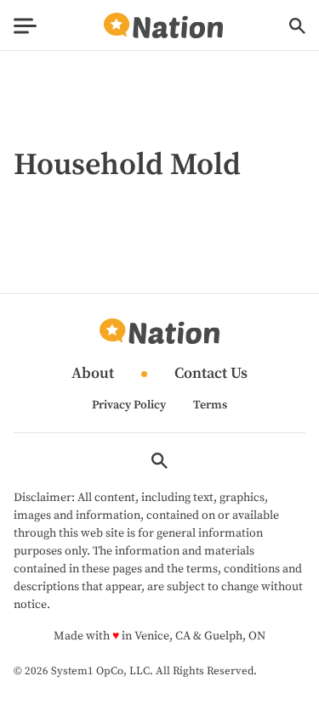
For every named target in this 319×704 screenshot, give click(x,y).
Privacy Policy (129, 405)
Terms (210, 405)
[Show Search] (297, 26)
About (92, 374)
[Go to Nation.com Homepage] (163, 26)
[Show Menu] (25, 26)
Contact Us (211, 374)
